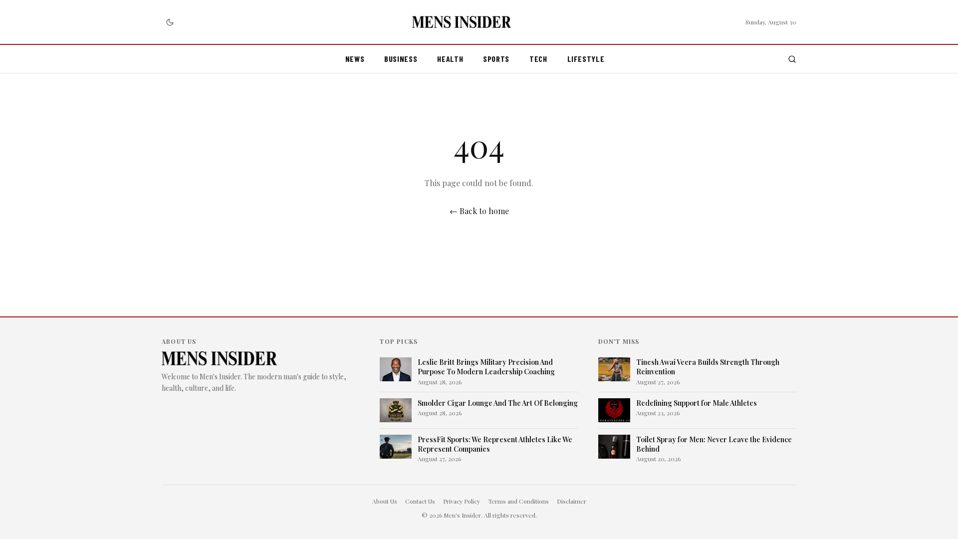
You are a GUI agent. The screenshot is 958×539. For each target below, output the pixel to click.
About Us (384, 501)
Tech (538, 58)
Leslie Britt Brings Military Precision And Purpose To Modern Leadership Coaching (486, 366)
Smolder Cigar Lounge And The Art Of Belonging (498, 403)
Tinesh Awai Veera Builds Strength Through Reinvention (707, 366)
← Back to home (479, 211)
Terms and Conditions (518, 501)
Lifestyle (586, 58)
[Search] (792, 59)
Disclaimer (571, 501)
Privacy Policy (461, 501)
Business (400, 58)
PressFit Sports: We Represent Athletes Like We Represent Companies (495, 444)
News (355, 58)
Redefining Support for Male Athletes (696, 403)
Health (450, 58)
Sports (496, 58)
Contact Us (420, 501)
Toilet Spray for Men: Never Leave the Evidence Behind (714, 444)
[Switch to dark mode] (170, 22)
